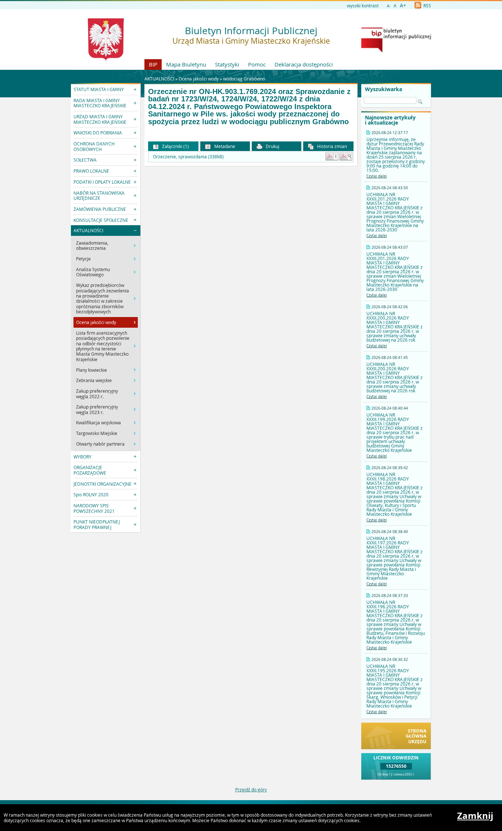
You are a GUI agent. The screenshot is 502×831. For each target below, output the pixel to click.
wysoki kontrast (363, 5)
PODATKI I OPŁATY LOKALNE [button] (102, 182)
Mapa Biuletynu (186, 64)
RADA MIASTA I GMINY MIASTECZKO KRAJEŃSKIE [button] (99, 102)
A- (388, 6)
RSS (426, 5)
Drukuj (272, 146)
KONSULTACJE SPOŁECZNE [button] (100, 220)
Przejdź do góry (251, 789)
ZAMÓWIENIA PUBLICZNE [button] (99, 209)
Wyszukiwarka (383, 89)
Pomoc (257, 64)
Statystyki (227, 64)
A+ (403, 5)
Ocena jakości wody (199, 79)
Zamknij (475, 815)
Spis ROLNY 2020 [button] (90, 494)
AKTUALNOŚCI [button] (88, 230)
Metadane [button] (224, 146)
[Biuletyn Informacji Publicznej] (396, 51)
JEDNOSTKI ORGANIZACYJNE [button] (102, 484)
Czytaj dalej (376, 176)
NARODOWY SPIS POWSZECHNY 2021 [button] (94, 508)
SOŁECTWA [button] (85, 160)
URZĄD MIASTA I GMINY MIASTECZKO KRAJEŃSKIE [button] (99, 119)
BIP (153, 64)
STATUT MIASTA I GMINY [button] (98, 89)
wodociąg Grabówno (244, 79)
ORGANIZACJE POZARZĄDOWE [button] (89, 469)
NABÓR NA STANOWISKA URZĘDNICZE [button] (99, 195)
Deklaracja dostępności (304, 64)
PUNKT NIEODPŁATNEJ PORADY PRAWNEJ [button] (96, 524)
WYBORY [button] (82, 457)
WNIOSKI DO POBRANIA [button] (97, 133)
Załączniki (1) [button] (175, 146)
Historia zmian (331, 146)
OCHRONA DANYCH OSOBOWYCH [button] (94, 146)
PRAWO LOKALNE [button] (91, 171)
